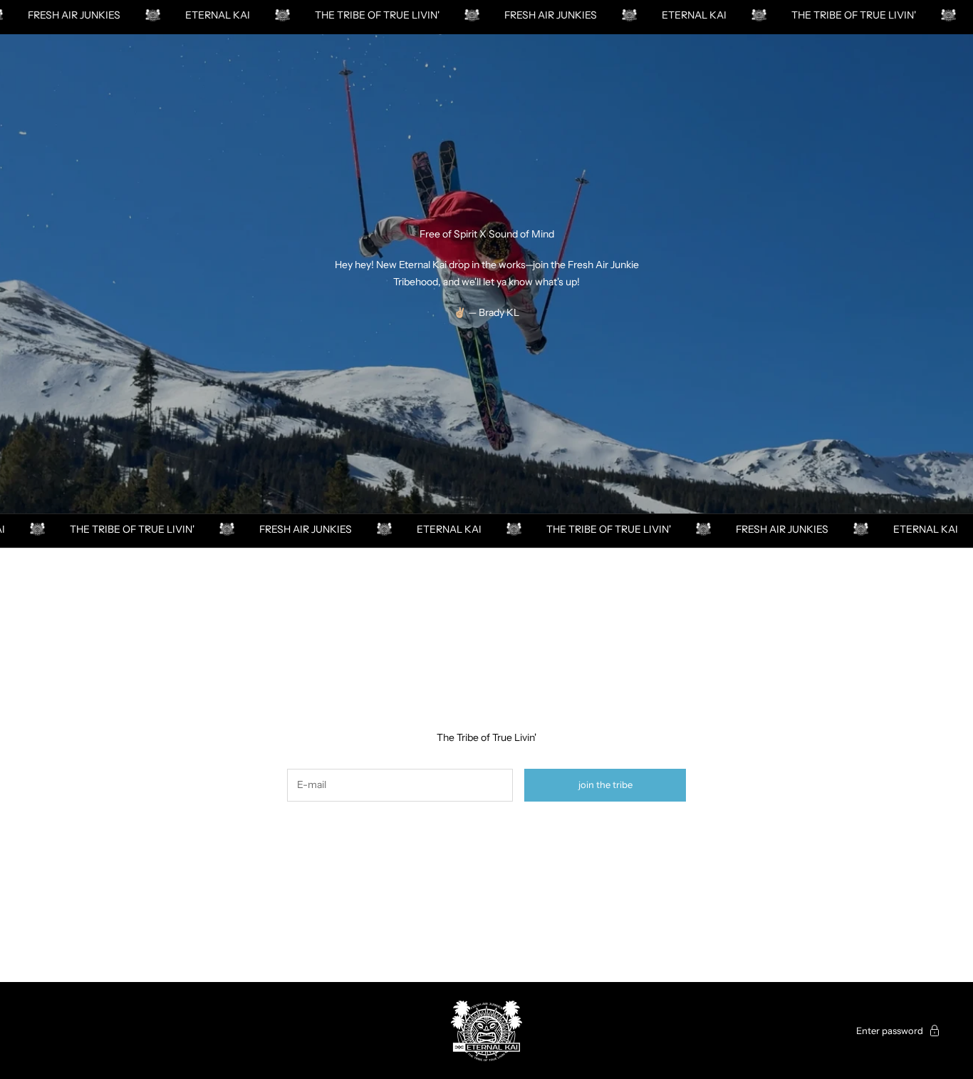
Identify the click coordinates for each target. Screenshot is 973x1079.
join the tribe (605, 784)
